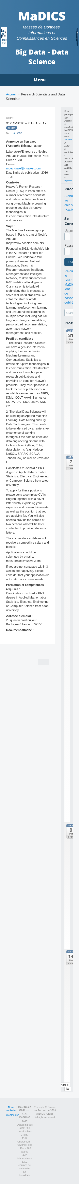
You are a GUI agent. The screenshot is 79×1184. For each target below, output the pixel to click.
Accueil (11, 94)
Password (71, 245)
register (68, 180)
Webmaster (12, 1115)
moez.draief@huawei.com (23, 168)
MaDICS (42, 16)
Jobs (18, 133)
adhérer (68, 139)
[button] (68, 1089)
